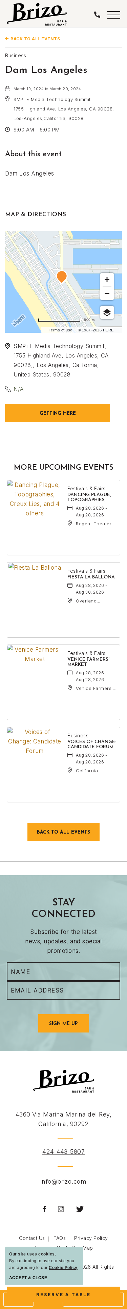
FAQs (60, 1238)
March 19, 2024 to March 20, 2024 (47, 88)
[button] (113, 14)
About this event (33, 154)
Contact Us (32, 1238)
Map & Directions (35, 215)
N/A (19, 389)
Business (15, 55)
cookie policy (63, 1267)
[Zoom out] (107, 293)
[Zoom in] (107, 279)
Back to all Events (35, 38)
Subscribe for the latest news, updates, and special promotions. (63, 941)
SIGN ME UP (69, 1026)
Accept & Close (28, 1277)
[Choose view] (107, 312)
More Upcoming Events (63, 468)
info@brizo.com (63, 1181)
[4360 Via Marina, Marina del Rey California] (37, 14)
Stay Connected (63, 908)
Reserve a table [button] (68, 1297)
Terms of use (60, 330)
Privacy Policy (91, 1238)
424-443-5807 (63, 1151)
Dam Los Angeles (46, 70)
